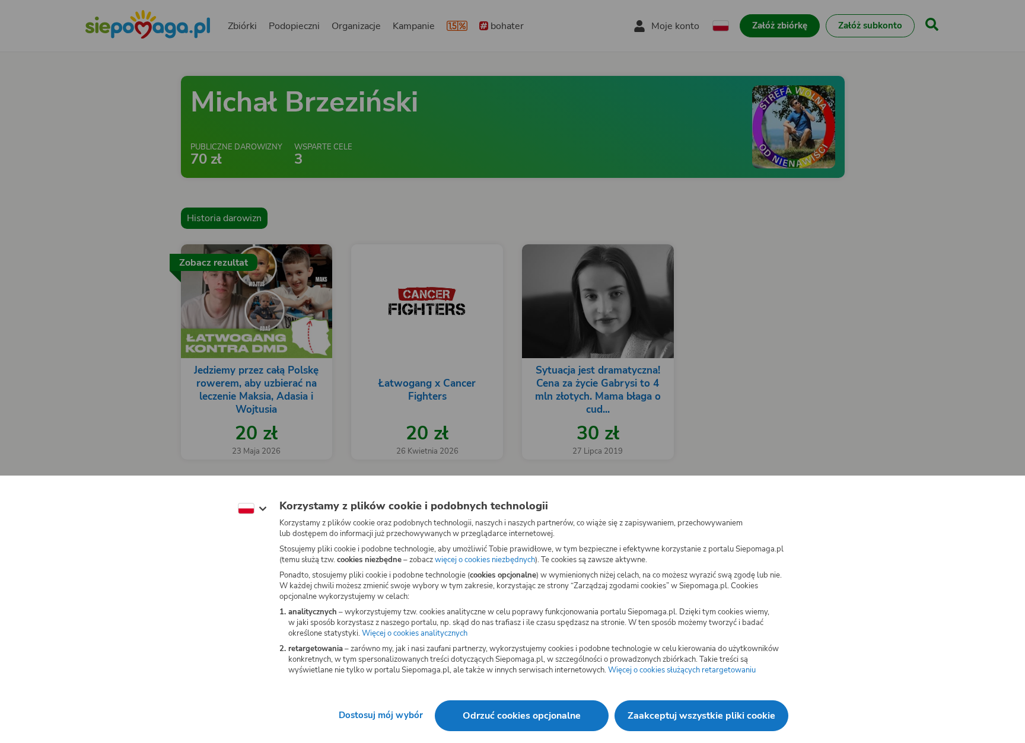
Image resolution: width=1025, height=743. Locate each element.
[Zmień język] (252, 508)
